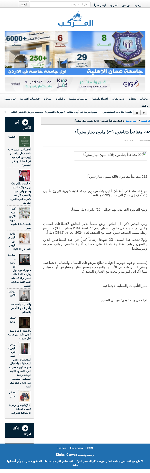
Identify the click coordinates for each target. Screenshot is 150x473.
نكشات (132, 98)
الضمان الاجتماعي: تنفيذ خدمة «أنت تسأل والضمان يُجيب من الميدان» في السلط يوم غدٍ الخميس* (19, 150)
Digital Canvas (66, 454)
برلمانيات (60, 98)
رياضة (144, 105)
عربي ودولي (118, 98)
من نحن (126, 5)
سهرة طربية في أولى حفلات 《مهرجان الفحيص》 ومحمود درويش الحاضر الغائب (49, 111)
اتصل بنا (114, 5)
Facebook (76, 448)
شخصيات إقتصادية (30, 98)
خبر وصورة (10, 98)
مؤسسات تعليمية (78, 98)
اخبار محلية (131, 120)
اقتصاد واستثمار (99, 98)
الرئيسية (138, 5)
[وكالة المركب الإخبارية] (75, 19)
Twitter (61, 448)
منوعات (48, 98)
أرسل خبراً (100, 5)
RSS (90, 448)
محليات (144, 98)
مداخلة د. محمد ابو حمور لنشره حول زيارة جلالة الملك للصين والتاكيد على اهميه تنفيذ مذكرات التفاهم (19, 270)
